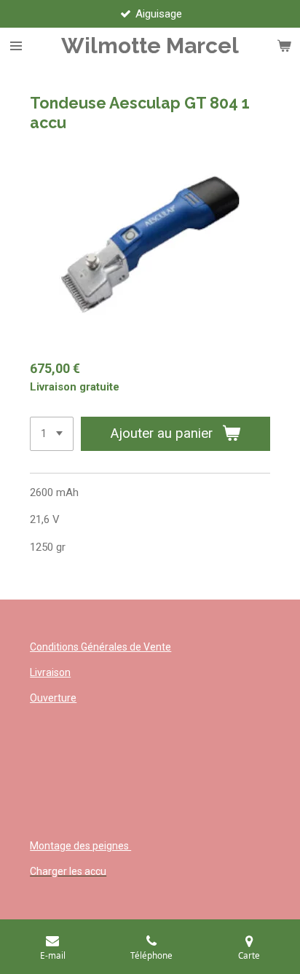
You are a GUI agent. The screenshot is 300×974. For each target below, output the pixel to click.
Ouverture (53, 698)
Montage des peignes (80, 846)
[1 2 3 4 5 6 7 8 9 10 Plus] (52, 434)
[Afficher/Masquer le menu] (16, 46)
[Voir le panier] (284, 46)
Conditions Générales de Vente (100, 647)
